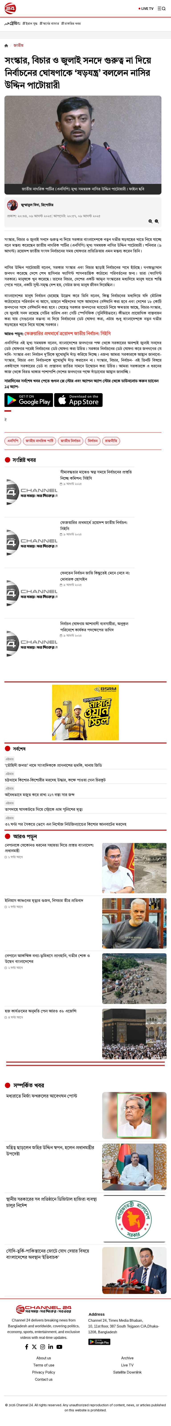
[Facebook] (26, 1347)
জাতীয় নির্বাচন (70, 441)
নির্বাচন (93, 441)
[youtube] (59, 1347)
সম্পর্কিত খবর (28, 1086)
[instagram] (42, 1347)
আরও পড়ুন (24, 837)
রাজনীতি (111, 441)
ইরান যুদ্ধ (31, 24)
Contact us (44, 1379)
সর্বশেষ (18, 749)
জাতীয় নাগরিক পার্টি (39, 441)
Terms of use (43, 1365)
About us (43, 1358)
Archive (127, 1358)
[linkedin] (50, 1347)
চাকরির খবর (73, 24)
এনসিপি (12, 441)
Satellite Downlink (127, 1372)
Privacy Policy (43, 1372)
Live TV (127, 1365)
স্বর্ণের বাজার (51, 24)
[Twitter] (34, 1347)
